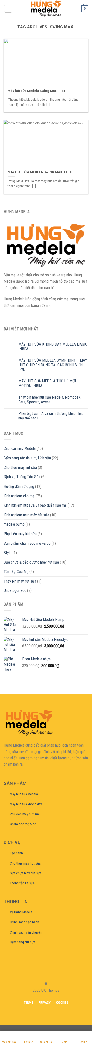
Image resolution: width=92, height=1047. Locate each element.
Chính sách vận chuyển (26, 932)
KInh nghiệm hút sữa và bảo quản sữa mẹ (35, 505)
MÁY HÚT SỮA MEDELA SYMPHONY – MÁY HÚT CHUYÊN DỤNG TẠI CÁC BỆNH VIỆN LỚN (52, 365)
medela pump (14, 524)
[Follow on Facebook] (37, 975)
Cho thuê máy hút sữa (20, 467)
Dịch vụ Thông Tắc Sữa (22, 477)
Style (8, 552)
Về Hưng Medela (21, 912)
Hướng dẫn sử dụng (19, 486)
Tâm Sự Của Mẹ (16, 571)
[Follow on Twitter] (49, 975)
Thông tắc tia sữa (22, 883)
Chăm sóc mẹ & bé (23, 824)
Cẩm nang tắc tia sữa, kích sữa (27, 458)
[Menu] (8, 9)
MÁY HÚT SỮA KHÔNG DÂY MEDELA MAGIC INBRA (52, 346)
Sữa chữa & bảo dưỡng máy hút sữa (31, 562)
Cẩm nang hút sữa (22, 942)
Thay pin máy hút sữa (20, 581)
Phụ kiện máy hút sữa (20, 533)
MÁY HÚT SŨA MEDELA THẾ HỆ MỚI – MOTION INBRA (48, 383)
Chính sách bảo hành (24, 922)
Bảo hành (16, 853)
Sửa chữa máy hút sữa (25, 873)
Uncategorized (15, 590)
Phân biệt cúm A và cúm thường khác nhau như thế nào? (50, 415)
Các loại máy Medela (20, 448)
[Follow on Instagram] (43, 975)
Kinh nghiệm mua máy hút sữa (26, 515)
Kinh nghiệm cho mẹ (19, 496)
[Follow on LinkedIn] (55, 975)
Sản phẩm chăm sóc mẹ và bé (27, 543)
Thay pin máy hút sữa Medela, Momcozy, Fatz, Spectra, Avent (49, 399)
